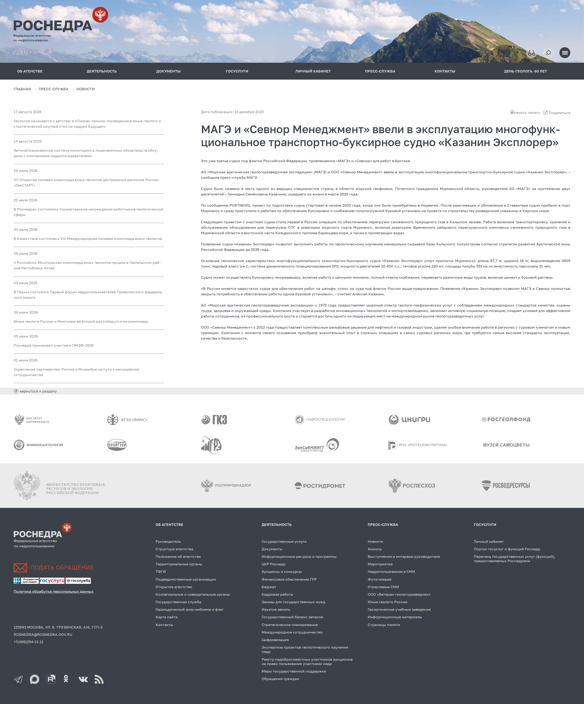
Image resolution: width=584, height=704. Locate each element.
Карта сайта (166, 617)
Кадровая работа (277, 594)
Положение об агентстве (178, 556)
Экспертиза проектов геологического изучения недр (305, 649)
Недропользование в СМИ (391, 571)
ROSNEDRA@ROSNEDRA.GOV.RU (43, 634)
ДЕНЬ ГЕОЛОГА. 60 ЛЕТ (525, 71)
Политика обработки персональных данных (54, 591)
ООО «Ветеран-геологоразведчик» (399, 594)
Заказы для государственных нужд (293, 602)
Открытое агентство (174, 587)
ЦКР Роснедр (274, 564)
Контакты (164, 624)
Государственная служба (178, 602)
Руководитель (168, 541)
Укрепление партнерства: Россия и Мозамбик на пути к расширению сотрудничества (76, 372)
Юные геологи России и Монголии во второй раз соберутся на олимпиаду (81, 321)
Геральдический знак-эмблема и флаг (190, 609)
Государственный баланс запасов (292, 617)
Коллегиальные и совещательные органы (193, 594)
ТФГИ (161, 571)
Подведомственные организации (186, 579)
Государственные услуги (284, 541)
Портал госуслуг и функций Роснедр (507, 549)
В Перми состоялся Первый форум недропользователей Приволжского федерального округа (88, 295)
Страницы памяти (384, 624)
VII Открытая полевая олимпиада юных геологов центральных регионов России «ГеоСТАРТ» (86, 182)
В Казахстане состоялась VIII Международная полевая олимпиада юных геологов (88, 238)
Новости (375, 541)
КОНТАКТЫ (445, 71)
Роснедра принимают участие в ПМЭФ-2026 (54, 345)
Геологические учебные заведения (399, 609)
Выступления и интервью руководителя (404, 556)
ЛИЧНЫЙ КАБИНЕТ (313, 71)
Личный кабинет (489, 541)
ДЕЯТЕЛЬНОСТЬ (102, 71)
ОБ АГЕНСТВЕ (29, 71)
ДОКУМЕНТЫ (168, 71)
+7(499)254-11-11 (28, 641)
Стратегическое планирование (290, 624)
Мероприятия (380, 564)
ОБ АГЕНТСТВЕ (169, 524)
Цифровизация (275, 639)
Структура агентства (174, 549)
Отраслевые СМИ (383, 587)
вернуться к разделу (38, 391)
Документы (272, 549)
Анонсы (375, 549)
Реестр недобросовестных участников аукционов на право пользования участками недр (307, 661)
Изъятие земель (276, 609)
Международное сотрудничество (292, 632)
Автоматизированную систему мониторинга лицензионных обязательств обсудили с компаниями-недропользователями (86, 153)
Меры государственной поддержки (294, 671)
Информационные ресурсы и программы (299, 556)
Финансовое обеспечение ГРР (289, 579)
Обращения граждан (280, 678)
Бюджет (269, 587)
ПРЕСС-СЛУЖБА (380, 71)
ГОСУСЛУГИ (237, 71)
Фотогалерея (379, 579)
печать (534, 112)
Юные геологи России (387, 602)
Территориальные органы (179, 564)
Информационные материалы (395, 617)
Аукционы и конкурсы (282, 571)
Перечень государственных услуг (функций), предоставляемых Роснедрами (514, 558)
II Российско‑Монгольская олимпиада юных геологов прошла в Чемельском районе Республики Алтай (87, 265)
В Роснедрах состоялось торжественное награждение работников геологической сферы (88, 212)
